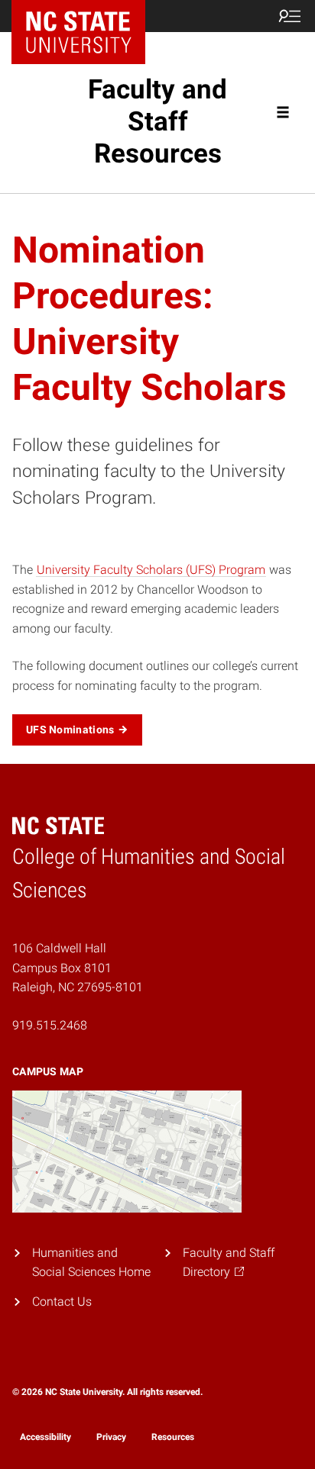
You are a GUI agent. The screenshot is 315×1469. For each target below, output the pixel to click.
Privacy (111, 1437)
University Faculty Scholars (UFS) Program (151, 569)
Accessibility (45, 1437)
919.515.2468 (49, 1025)
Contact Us (62, 1301)
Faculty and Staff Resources (157, 121)
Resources (172, 1437)
